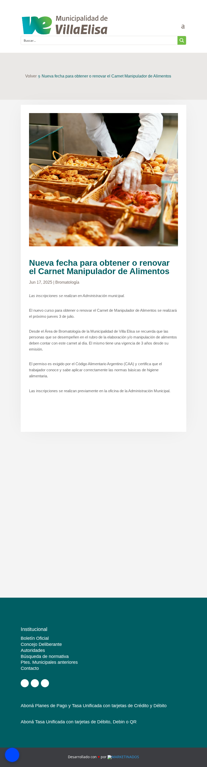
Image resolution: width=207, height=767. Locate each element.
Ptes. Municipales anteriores (49, 662)
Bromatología (67, 282)
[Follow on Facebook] (25, 683)
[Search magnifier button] (181, 40)
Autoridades (33, 650)
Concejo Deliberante (41, 644)
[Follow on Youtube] (45, 683)
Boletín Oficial (35, 638)
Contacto (30, 668)
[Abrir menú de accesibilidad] (12, 755)
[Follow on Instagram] (35, 683)
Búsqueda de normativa (45, 656)
